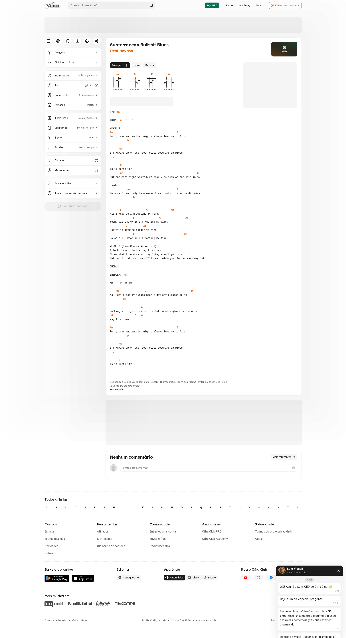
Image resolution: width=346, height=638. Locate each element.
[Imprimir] (58, 41)
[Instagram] (258, 577)
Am (118, 112)
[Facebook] (271, 577)
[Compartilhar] (97, 41)
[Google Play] (56, 578)
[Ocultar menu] (48, 41)
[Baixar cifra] (77, 41)
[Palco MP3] (125, 603)
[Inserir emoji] (293, 468)
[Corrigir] (87, 41)
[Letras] (103, 603)
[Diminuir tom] (86, 85)
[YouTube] (246, 577)
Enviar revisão (117, 389)
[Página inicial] (52, 5)
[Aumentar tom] (96, 85)
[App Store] (83, 578)
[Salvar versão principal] (127, 65)
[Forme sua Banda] (80, 603)
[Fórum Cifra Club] (53, 604)
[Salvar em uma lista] (68, 41)
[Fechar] (338, 571)
